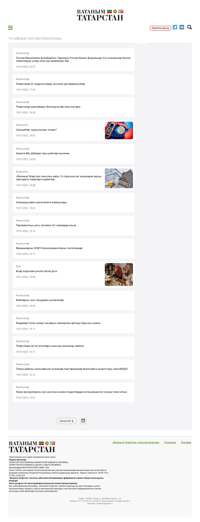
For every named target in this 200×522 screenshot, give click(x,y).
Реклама (186, 442)
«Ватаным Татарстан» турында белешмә (135, 442)
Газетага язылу (160, 28)
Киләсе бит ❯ (67, 421)
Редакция (170, 442)
